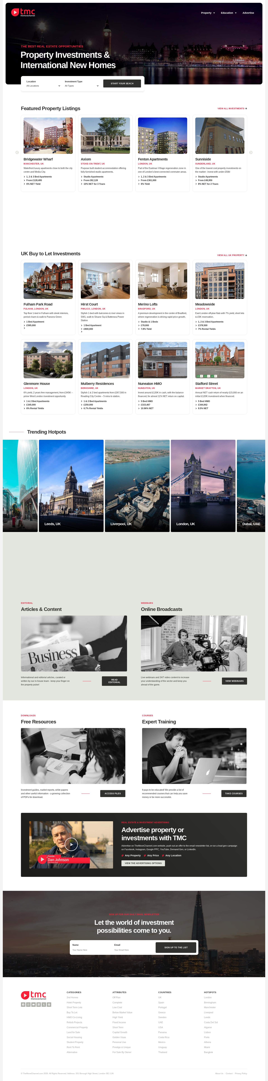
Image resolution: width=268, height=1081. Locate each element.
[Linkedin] (38, 1004)
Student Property (75, 1042)
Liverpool (208, 1012)
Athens (207, 1042)
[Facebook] (23, 1004)
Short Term (118, 1027)
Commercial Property (77, 1027)
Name (75, 945)
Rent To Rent (73, 1047)
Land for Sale (73, 1032)
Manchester (210, 1007)
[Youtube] (33, 1004)
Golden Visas (119, 1037)
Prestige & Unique (122, 1047)
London (208, 997)
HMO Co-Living (74, 1017)
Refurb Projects (74, 1022)
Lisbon (207, 1032)
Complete (117, 1002)
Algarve (208, 1027)
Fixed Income (119, 1022)
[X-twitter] (44, 1004)
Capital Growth (120, 1032)
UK (159, 997)
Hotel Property (74, 1002)
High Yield (118, 1017)
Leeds (207, 1017)
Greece (162, 1012)
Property (206, 12)
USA (160, 1027)
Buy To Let (72, 1012)
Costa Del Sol (211, 1022)
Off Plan (116, 997)
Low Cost (117, 1007)
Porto (206, 1037)
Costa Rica (163, 1037)
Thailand (162, 1052)
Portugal (162, 1007)
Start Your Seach (122, 83)
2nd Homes (72, 997)
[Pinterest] (49, 1004)
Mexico (161, 1042)
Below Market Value (122, 1012)
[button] (17, 152)
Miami (207, 1047)
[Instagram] (28, 1004)
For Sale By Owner (122, 1052)
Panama (162, 1032)
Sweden (162, 1017)
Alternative (72, 1052)
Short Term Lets (74, 1007)
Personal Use (119, 1042)
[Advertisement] (134, 220)
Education (227, 12)
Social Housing (74, 1037)
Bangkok (208, 1052)
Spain (161, 1002)
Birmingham (210, 1002)
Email (117, 945)
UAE (160, 1022)
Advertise (248, 12)
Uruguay (162, 1047)
